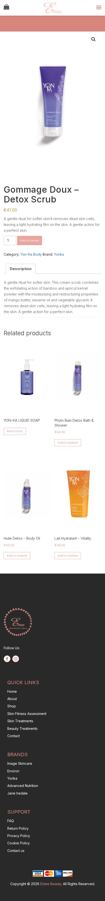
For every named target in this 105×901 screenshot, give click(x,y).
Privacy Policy (18, 836)
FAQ (10, 821)
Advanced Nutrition (22, 786)
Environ (13, 771)
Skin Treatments (20, 721)
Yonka (59, 254)
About (12, 699)
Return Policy (18, 828)
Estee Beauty (50, 884)
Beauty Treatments (22, 728)
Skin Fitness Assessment (26, 714)
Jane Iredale (17, 793)
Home (12, 691)
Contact (13, 736)
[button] (93, 39)
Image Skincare (19, 763)
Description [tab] (21, 268)
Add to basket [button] (68, 442)
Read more (15, 431)
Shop (11, 706)
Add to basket (29, 240)
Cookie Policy (18, 843)
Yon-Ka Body (31, 254)
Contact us (15, 851)
